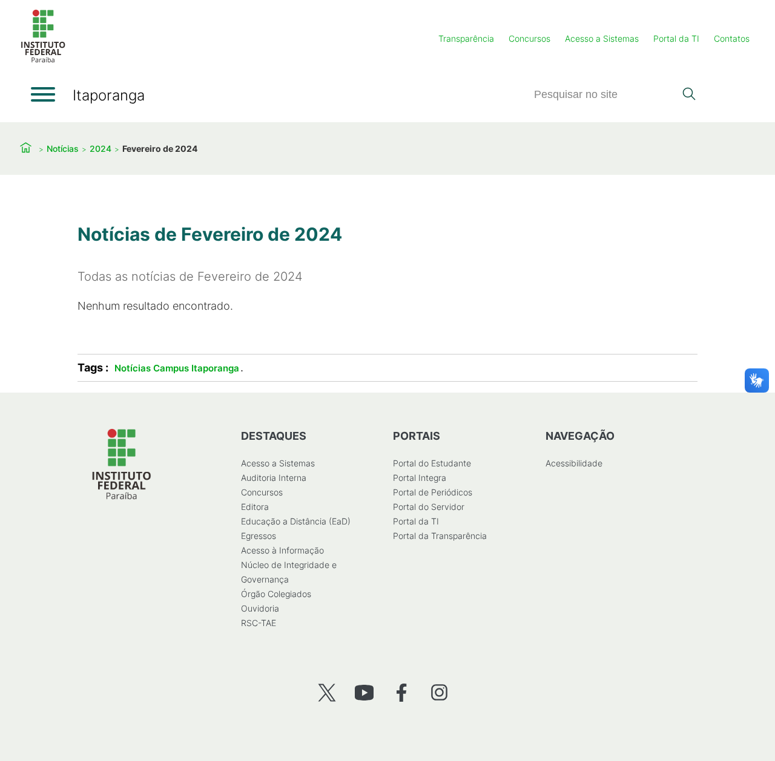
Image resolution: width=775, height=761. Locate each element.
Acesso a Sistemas (602, 38)
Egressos (258, 536)
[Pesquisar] (688, 95)
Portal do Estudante (432, 463)
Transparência (466, 38)
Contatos (732, 38)
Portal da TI (676, 38)
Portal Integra (419, 477)
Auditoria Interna (273, 477)
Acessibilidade (574, 463)
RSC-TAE (258, 623)
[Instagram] (439, 692)
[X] (326, 692)
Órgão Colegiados (276, 594)
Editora (255, 506)
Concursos (529, 38)
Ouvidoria (260, 608)
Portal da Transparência (440, 536)
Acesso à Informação (282, 550)
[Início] (43, 60)
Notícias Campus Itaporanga (176, 368)
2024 (100, 148)
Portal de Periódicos (432, 492)
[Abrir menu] (43, 94)
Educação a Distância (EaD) (296, 521)
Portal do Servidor (428, 506)
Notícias (63, 148)
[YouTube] (364, 692)
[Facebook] (402, 692)
